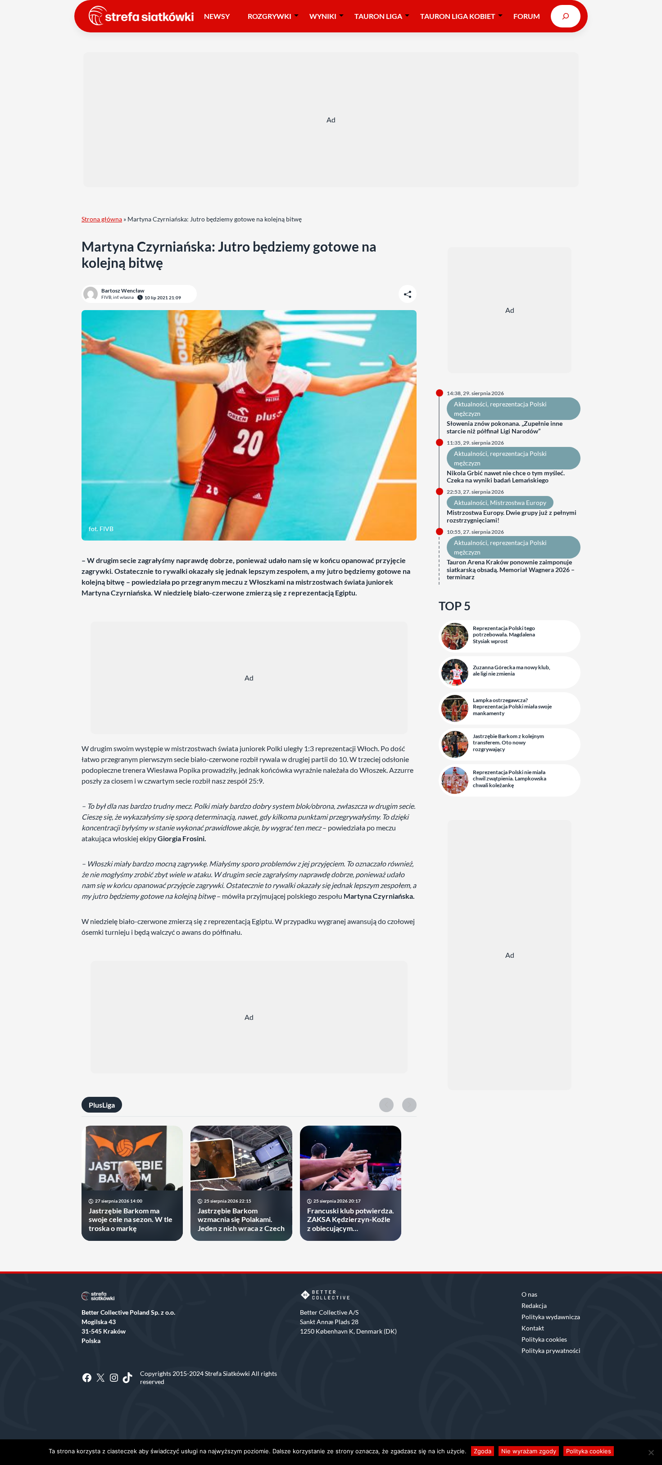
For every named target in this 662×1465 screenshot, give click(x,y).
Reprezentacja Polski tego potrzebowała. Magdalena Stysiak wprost (504, 635)
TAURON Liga (378, 16)
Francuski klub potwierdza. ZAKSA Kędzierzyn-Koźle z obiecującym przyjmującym (350, 1219)
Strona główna (102, 219)
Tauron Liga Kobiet (457, 16)
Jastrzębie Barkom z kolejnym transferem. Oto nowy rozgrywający (508, 743)
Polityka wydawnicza (550, 1317)
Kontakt (532, 1328)
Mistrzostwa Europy (518, 502)
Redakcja (534, 1305)
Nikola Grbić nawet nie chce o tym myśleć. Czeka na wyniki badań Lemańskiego (506, 476)
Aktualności (470, 404)
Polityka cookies (544, 1339)
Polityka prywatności (550, 1350)
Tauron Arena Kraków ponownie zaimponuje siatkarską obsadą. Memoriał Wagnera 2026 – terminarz (511, 570)
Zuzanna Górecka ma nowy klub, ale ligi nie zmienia (511, 670)
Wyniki (322, 16)
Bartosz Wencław (122, 290)
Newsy (217, 16)
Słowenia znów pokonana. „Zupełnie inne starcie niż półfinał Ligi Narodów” (504, 427)
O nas (529, 1294)
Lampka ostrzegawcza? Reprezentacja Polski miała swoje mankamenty (512, 707)
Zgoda (482, 1451)
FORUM (526, 16)
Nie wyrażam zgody (528, 1451)
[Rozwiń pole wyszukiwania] (565, 16)
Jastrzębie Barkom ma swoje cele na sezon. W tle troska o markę (130, 1219)
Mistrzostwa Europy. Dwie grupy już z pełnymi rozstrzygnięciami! (511, 516)
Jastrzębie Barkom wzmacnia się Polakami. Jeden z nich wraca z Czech (241, 1219)
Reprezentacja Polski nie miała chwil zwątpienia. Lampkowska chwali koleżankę (509, 779)
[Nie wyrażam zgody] (650, 1452)
